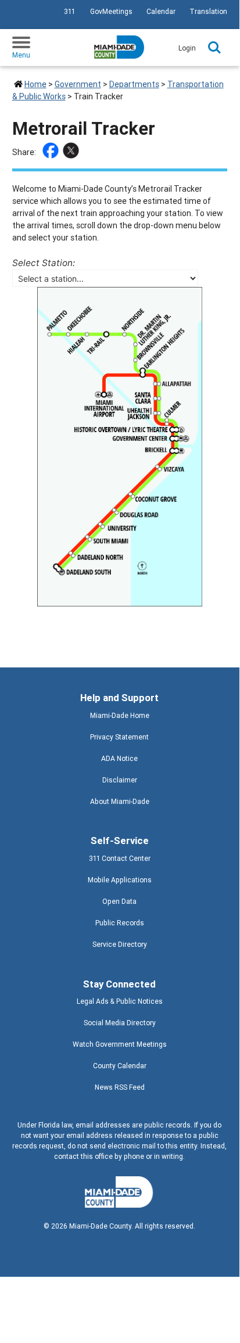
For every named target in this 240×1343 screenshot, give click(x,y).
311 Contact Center (120, 858)
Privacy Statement (119, 736)
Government (78, 84)
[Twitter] (72, 152)
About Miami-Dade (119, 801)
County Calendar (119, 1065)
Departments (134, 84)
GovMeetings (111, 11)
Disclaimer (119, 779)
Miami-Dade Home (119, 715)
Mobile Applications (120, 879)
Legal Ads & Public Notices (120, 1001)
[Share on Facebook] (52, 152)
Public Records (119, 922)
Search (214, 47)
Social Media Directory (120, 1022)
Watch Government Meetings (120, 1044)
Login (187, 48)
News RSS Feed (120, 1087)
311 (69, 11)
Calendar (160, 11)
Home (35, 84)
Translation (208, 11)
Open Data (119, 901)
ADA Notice (119, 758)
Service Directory (119, 944)
